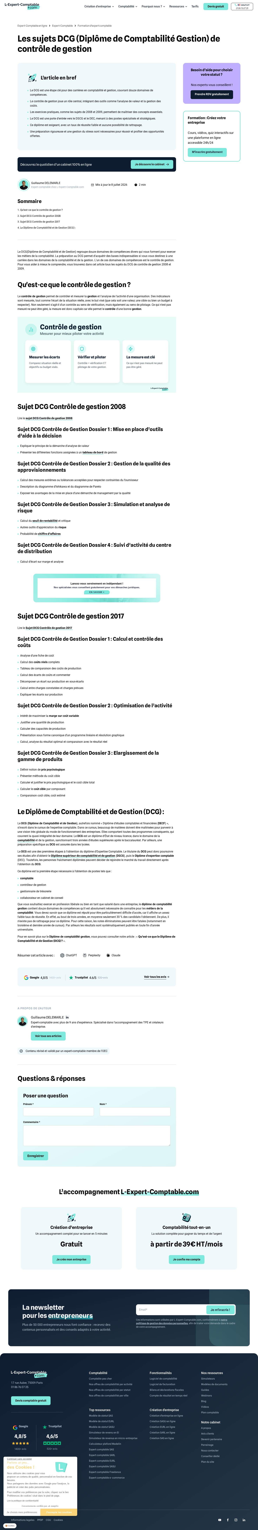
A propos (206, 1428)
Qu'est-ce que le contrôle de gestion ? (41, 209)
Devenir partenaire (211, 1439)
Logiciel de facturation (162, 1384)
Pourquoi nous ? (152, 6)
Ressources (176, 6)
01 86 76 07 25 (19, 1387)
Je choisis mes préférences (22, 1512)
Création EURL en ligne (162, 1427)
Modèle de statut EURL (101, 1421)
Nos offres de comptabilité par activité (110, 1384)
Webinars (206, 1395)
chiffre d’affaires (49, 533)
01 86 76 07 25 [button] (242, 8)
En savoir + (96, 592)
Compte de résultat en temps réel (168, 1395)
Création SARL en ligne (162, 1432)
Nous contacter (210, 1450)
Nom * (103, 1104)
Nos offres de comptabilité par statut (109, 1390)
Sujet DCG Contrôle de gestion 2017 (40, 221)
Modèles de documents (214, 1384)
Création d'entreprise (97, 6)
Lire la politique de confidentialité (23, 1501)
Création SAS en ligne (162, 1438)
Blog (203, 1401)
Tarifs (195, 6)
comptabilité (26, 840)
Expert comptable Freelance (105, 1472)
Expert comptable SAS (101, 1449)
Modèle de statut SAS (101, 1415)
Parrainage (207, 1444)
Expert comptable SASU (102, 1466)
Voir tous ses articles (48, 1036)
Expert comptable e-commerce (107, 1477)
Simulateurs (208, 1378)
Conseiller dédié (210, 1456)
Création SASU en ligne (163, 1421)
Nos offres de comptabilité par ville (108, 1395)
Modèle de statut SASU (101, 1427)
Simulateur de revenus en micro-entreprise (113, 1438)
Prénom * (28, 1104)
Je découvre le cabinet (149, 164)
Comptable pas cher (100, 1378)
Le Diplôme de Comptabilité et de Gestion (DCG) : (48, 227)
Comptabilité (126, 6)
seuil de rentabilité (45, 520)
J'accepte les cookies (59, 1512)
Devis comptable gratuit (30, 1400)
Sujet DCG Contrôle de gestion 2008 (40, 215)
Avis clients (207, 1433)
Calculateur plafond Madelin (105, 1443)
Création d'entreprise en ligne (166, 1415)
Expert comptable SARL (102, 1455)
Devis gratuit (216, 6)
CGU (48, 1520)
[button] (9, 1525)
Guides (205, 1390)
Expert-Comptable (62, 25)
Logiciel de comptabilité (163, 1378)
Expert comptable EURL (102, 1460)
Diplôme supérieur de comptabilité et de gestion (83, 855)
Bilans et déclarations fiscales (167, 1390)
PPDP (40, 1520)
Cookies (58, 1520)
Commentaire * (31, 1122)
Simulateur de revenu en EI (104, 1432)
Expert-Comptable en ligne (32, 25)
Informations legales (22, 1520)
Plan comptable (210, 1412)
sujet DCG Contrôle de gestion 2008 (49, 418)
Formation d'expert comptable (95, 25)
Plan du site (207, 1461)
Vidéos (205, 1406)
